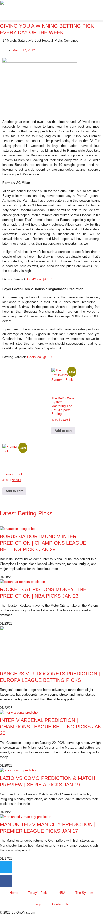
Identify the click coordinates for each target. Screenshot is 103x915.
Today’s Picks (38, 893)
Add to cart (63, 431)
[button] (51, 21)
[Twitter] (6, 867)
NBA (62, 893)
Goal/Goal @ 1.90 (40, 357)
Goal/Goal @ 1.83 (40, 279)
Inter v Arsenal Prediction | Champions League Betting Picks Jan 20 (51, 726)
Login (38, 904)
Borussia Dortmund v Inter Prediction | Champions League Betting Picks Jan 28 (43, 543)
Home (14, 893)
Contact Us (60, 904)
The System (84, 893)
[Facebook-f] (6, 881)
